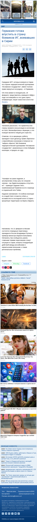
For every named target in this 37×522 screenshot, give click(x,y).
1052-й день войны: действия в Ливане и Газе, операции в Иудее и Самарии (18, 453)
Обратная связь (11, 491)
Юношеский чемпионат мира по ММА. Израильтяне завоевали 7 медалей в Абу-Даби (17, 466)
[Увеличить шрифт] (27, 49)
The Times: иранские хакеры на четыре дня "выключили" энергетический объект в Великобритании (17, 476)
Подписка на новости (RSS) (26, 491)
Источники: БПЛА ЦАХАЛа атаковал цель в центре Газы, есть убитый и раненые (17, 457)
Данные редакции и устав (26, 493)
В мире (4, 256)
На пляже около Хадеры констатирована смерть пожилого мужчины (17, 449)
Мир (3, 26)
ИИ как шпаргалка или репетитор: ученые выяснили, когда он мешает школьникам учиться (17, 481)
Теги (3, 491)
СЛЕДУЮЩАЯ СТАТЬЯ (28, 256)
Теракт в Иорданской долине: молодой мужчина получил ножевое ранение (16, 462)
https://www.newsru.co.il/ (10, 275)
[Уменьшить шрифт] (23, 49)
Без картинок (6, 493)
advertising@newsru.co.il (15, 496)
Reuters (5, 102)
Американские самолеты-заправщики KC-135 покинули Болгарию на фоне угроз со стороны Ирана (18, 471)
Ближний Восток (23, 275)
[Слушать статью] (32, 49)
